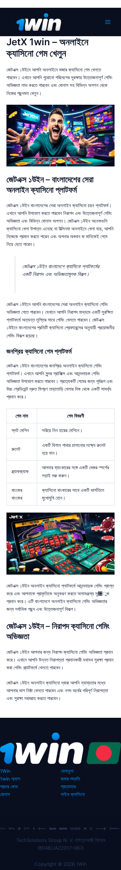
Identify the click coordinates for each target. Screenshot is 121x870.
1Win (5, 771)
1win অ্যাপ (10, 779)
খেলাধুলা (67, 771)
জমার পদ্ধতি (70, 779)
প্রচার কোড (9, 787)
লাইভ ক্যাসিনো (73, 794)
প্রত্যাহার (68, 787)
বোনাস (5, 794)
